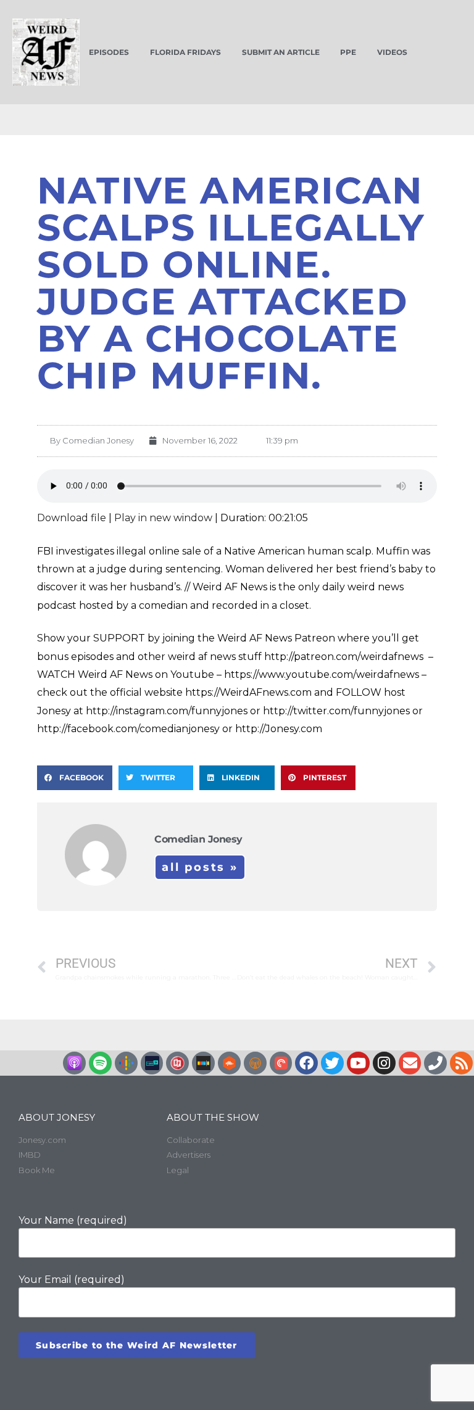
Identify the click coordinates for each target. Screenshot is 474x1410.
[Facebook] (306, 1063)
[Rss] (461, 1063)
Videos (392, 52)
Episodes (109, 52)
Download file (71, 518)
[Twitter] (332, 1063)
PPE (348, 52)
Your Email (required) (72, 1279)
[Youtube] (358, 1063)
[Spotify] (100, 1063)
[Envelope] (410, 1063)
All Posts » (200, 867)
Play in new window (163, 518)
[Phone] (435, 1063)
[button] (74, 777)
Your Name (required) (73, 1220)
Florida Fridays (185, 52)
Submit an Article (281, 52)
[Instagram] (384, 1063)
